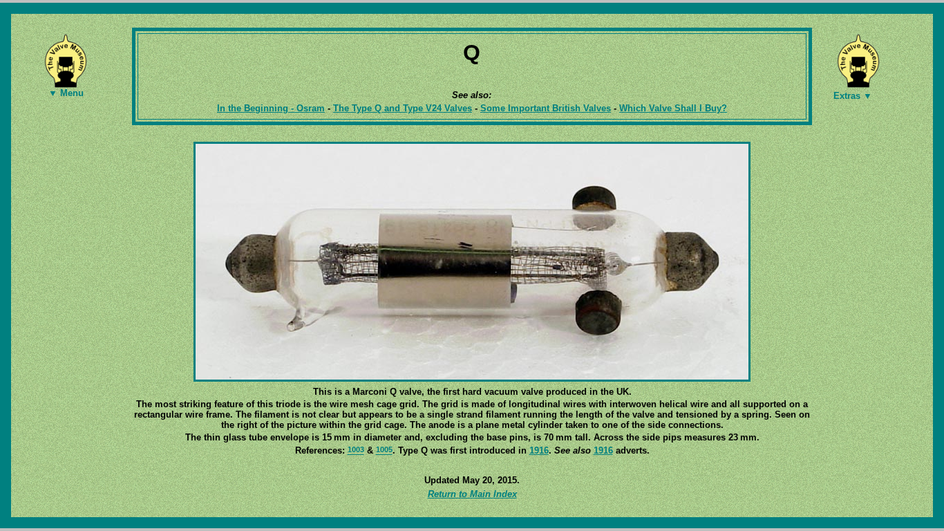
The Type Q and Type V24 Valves (402, 108)
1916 (539, 450)
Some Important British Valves (545, 108)
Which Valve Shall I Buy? (673, 108)
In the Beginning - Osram (271, 108)
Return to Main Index (472, 494)
